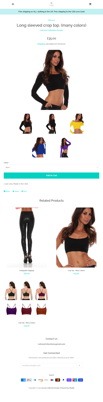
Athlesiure (51, 20)
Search (51, 375)
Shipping (41, 44)
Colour (6, 163)
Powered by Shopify (67, 388)
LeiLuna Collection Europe (51, 30)
